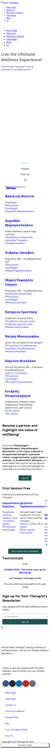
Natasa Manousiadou (22, 336)
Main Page (11, 7)
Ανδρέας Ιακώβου (19, 252)
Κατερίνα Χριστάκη (21, 312)
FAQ (7, 723)
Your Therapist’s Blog (16, 729)
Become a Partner (14, 12)
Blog (8, 18)
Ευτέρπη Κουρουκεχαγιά (18, 393)
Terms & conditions (15, 711)
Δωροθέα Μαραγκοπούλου (19, 222)
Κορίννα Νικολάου (20, 361)
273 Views (11, 188)
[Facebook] (5, 683)
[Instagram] (12, 683)
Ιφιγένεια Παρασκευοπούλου (32, 504)
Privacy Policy (11, 717)
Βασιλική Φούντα (19, 196)
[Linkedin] (19, 683)
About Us (10, 10)
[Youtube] (25, 683)
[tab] (25, 163)
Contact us (10, 705)
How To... (9, 735)
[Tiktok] (32, 683)
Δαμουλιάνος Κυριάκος (11, 504)
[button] (25, 478)
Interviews (11, 15)
